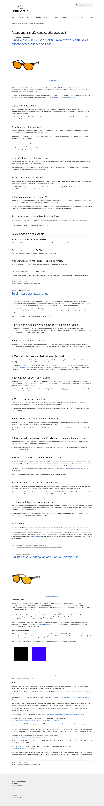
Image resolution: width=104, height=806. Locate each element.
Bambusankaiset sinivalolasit (52, 596)
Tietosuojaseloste (16, 797)
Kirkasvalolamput (48, 17)
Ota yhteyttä (64, 17)
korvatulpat (22, 367)
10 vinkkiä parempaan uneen (30, 293)
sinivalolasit (44, 226)
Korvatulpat (38, 17)
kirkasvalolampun (28, 348)
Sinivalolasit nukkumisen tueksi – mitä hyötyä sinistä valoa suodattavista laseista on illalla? (50, 42)
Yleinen (25, 281)
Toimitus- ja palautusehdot (18, 781)
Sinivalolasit (29, 17)
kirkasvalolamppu (22, 547)
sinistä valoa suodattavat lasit (25, 283)
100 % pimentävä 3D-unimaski (63, 365)
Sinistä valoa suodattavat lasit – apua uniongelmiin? (45, 557)
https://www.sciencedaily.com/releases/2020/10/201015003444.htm (29, 737)
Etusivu (13, 17)
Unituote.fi (27, 37)
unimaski (59, 547)
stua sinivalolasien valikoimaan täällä (66, 97)
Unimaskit (20, 17)
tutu (55, 97)
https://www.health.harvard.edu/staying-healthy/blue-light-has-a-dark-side (64, 714)
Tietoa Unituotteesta (16, 785)
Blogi (56, 17)
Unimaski (41, 545)
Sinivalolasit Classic (52, 80)
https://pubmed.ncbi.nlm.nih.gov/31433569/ (23, 748)
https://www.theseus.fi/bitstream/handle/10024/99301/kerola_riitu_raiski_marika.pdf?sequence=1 (37, 720)
